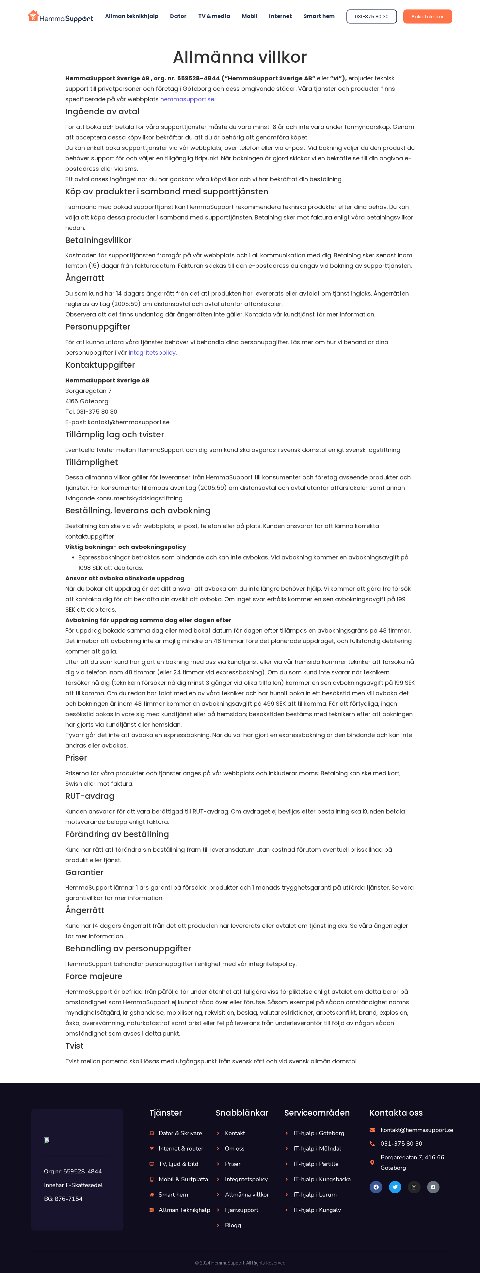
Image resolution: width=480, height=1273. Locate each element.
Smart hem (319, 16)
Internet (280, 16)
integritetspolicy (152, 352)
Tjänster (166, 1112)
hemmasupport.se (187, 99)
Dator (178, 16)
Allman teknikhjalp (131, 16)
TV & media (214, 16)
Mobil (249, 16)
